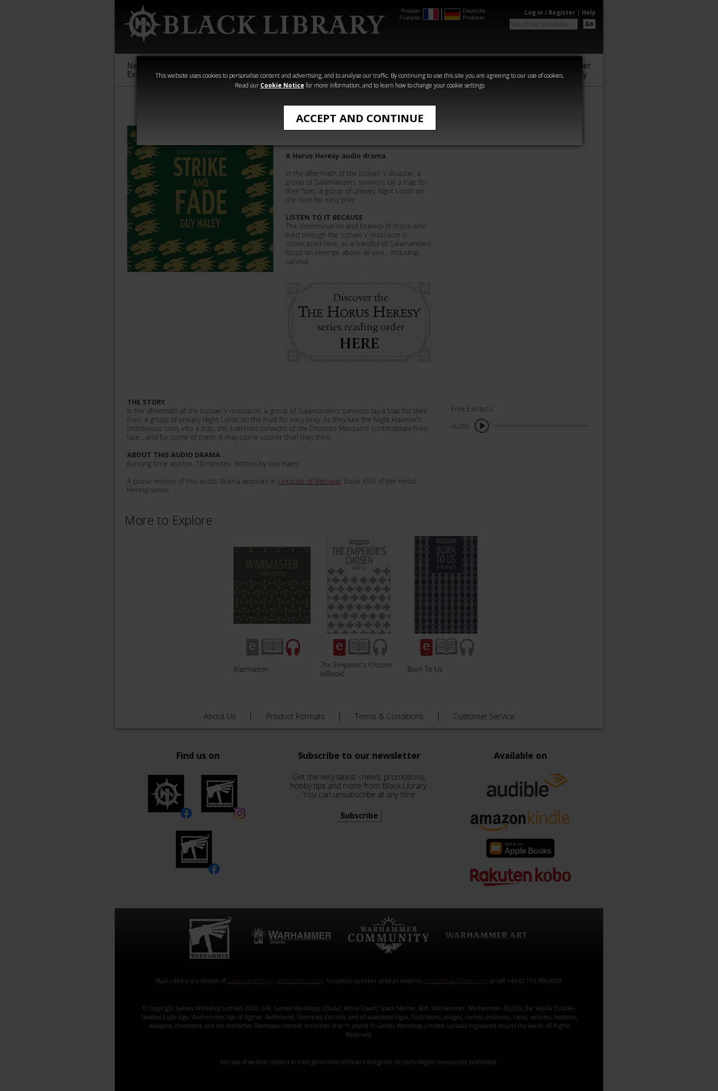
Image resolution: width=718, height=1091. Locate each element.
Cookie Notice (282, 85)
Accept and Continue (359, 117)
